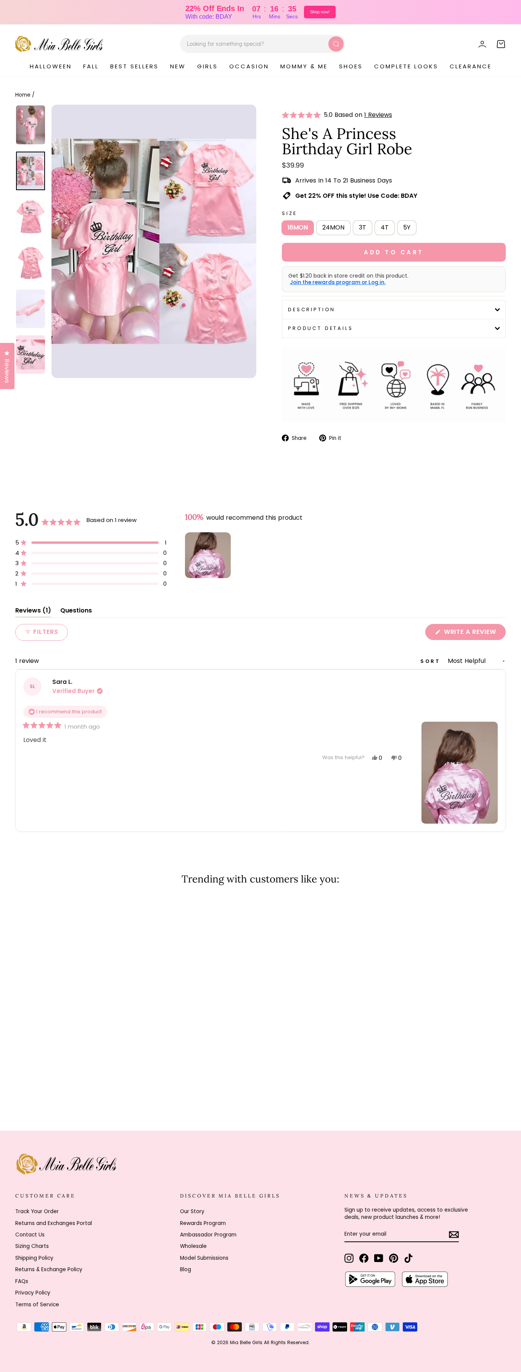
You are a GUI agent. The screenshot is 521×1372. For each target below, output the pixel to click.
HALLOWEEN (51, 66)
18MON (298, 227)
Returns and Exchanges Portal (53, 1223)
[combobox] (262, 44)
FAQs (21, 1281)
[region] (208, 555)
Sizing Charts (32, 1246)
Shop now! (320, 12)
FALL (91, 66)
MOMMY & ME (304, 66)
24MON (333, 227)
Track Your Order (37, 1211)
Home (23, 95)
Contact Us (30, 1234)
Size (289, 213)
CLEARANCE (471, 66)
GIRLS (207, 66)
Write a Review (474, 633)
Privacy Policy (32, 1292)
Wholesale (193, 1246)
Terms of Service (37, 1304)
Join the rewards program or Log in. (338, 283)
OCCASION (249, 66)
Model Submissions (204, 1258)
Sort (431, 661)
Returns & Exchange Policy (48, 1269)
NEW (178, 66)
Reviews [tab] (33, 611)
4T (385, 227)
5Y (406, 227)
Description (311, 309)
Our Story (192, 1211)
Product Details (320, 328)
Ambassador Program (208, 1234)
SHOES (351, 66)
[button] (303, 115)
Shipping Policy (34, 1258)
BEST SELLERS (134, 66)
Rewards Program (203, 1223)
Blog (185, 1269)
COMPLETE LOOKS (406, 66)
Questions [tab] (76, 611)
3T (362, 227)
